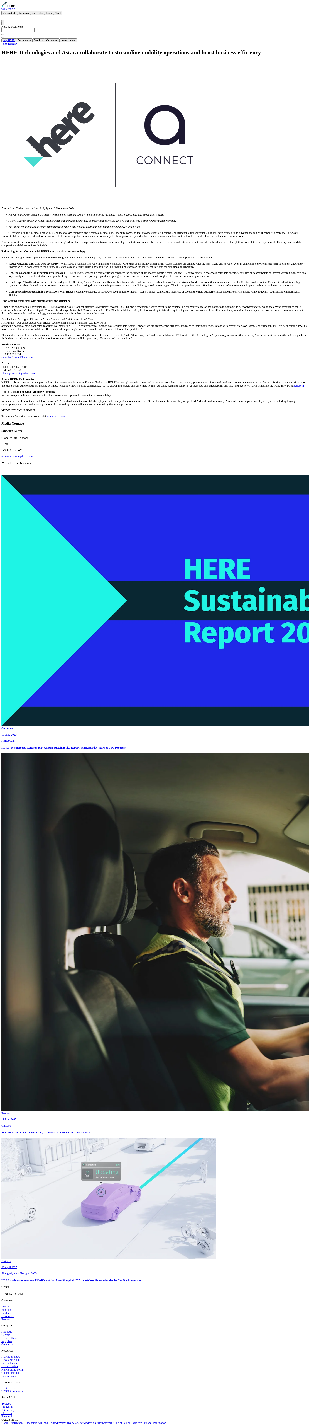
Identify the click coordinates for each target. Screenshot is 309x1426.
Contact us (7, 1344)
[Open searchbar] (2, 20)
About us (6, 1331)
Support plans (9, 1375)
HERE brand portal (12, 1369)
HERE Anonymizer (12, 1391)
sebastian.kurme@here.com (17, 357)
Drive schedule (9, 1366)
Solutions (24, 13)
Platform (6, 1306)
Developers (7, 1316)
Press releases (9, 1363)
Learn (49, 13)
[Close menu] (2, 37)
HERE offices (9, 1338)
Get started (37, 13)
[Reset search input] (2, 34)
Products (6, 1312)
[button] (154, 1294)
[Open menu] (2, 23)
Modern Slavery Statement (98, 1422)
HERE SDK (8, 1388)
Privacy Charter (74, 1422)
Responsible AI (32, 1422)
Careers (5, 1334)
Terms (44, 1422)
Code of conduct (10, 1372)
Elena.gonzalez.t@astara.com (18, 373)
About (58, 13)
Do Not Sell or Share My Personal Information (139, 1422)
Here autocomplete (12, 26)
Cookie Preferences (12, 1422)
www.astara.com (56, 416)
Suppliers (6, 1341)
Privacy (61, 1422)
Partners (6, 1319)
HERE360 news (10, 1356)
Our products (9, 13)
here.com (298, 385)
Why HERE (8, 9)
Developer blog (10, 1359)
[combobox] (154, 31)
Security (52, 1422)
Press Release (9, 43)
